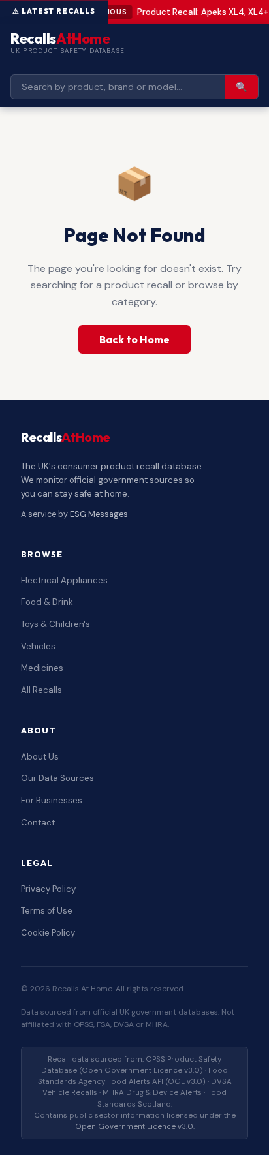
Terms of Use (46, 910)
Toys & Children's (55, 624)
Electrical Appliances (64, 580)
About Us (40, 756)
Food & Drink (47, 602)
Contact (38, 822)
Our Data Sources (57, 778)
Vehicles (38, 646)
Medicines (42, 667)
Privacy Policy (48, 889)
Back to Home (134, 339)
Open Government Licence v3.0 (134, 1127)
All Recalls (41, 690)
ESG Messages (99, 514)
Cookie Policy (48, 932)
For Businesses (51, 800)
